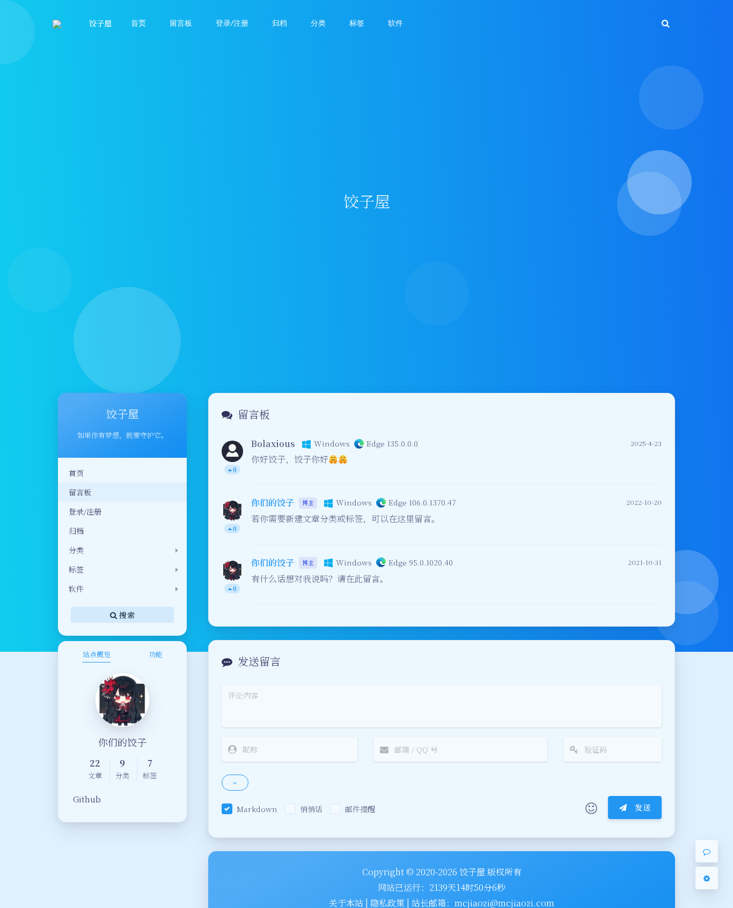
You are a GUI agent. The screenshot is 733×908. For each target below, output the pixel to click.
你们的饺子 (272, 502)
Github (87, 799)
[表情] (591, 808)
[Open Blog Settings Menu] (706, 878)
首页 (76, 472)
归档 (76, 530)
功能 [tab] (156, 654)
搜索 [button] (126, 614)
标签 (76, 569)
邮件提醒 (360, 808)
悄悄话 (311, 808)
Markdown (257, 808)
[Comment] (706, 851)
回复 (647, 469)
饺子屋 (100, 23)
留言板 (80, 492)
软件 (76, 588)
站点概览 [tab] (97, 654)
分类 (76, 550)
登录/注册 (85, 511)
